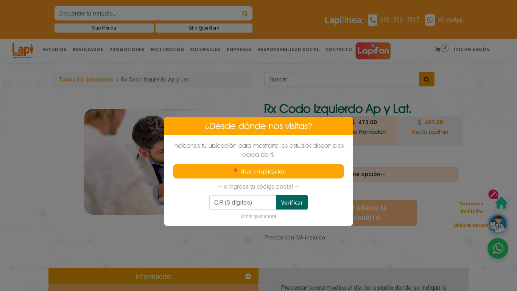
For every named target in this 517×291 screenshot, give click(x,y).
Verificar (292, 202)
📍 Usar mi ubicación (259, 171)
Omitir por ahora (258, 216)
